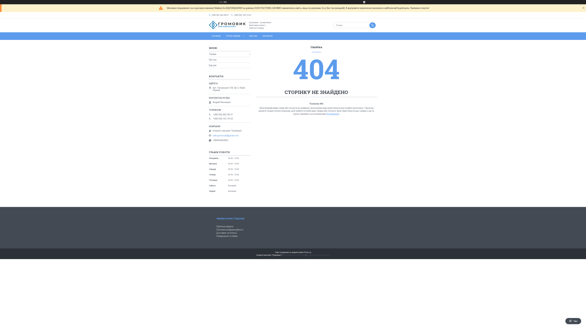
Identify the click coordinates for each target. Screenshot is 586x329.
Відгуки (212, 65)
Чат (575, 321)
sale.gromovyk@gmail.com (226, 135)
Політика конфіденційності (229, 229)
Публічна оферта (224, 226)
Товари (212, 54)
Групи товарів (233, 36)
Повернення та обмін (227, 236)
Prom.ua (307, 252)
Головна (216, 36)
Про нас (253, 36)
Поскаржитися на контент (294, 255)
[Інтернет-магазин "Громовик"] (227, 28)
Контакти (268, 36)
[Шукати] (372, 25)
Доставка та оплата (226, 233)
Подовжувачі (332, 114)
